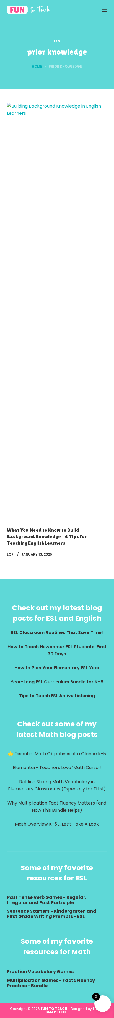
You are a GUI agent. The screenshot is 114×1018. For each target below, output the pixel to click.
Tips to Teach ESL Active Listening (57, 696)
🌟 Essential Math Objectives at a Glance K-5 (57, 753)
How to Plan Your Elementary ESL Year (57, 668)
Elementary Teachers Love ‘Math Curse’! (57, 767)
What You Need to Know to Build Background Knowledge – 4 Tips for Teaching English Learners (47, 536)
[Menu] (104, 9)
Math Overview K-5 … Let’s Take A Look (57, 824)
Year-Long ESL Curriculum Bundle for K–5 (57, 682)
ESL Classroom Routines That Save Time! (57, 632)
